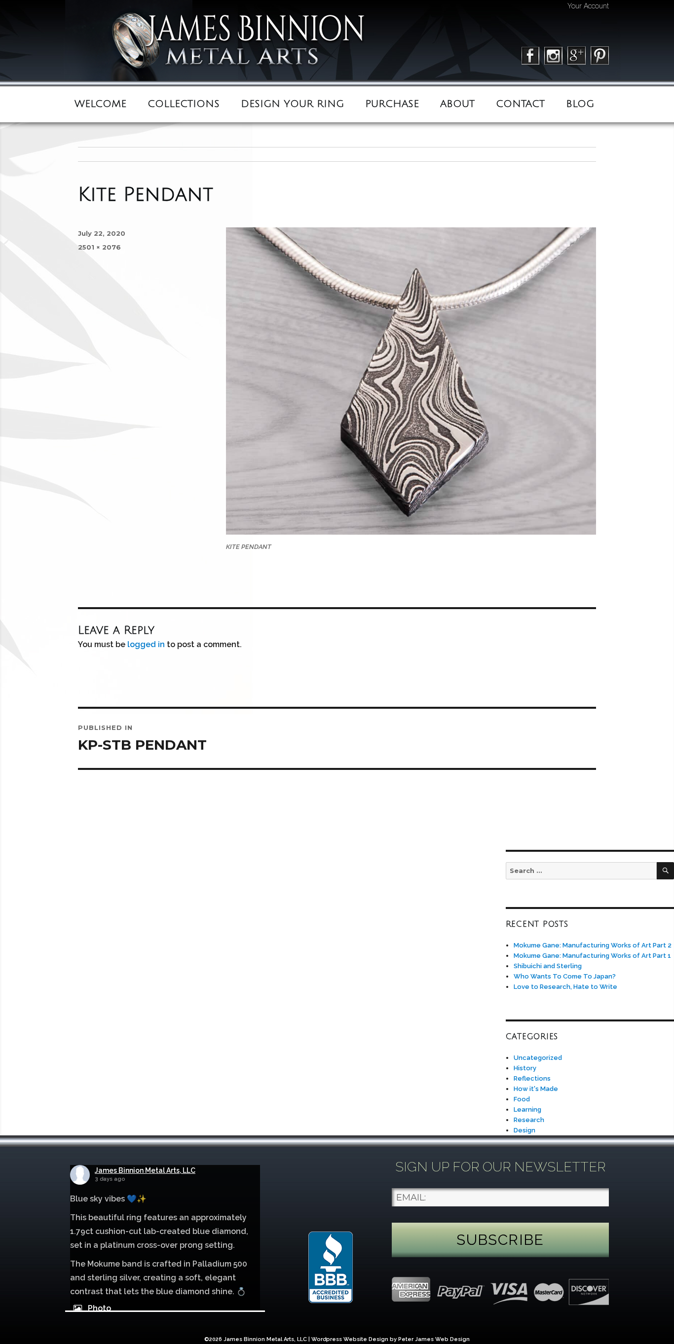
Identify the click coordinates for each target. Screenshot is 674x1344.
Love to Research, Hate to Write (565, 986)
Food (522, 1099)
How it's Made (536, 1088)
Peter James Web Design (434, 1339)
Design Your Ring (292, 104)
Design (524, 1130)
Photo (99, 1308)
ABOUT (457, 104)
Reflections (532, 1078)
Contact (520, 104)
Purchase (392, 104)
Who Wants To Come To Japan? (565, 976)
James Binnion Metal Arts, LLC (145, 1170)
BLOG (580, 104)
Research (529, 1120)
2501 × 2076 (99, 247)
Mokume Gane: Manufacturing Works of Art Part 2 (593, 945)
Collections (184, 104)
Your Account (588, 6)
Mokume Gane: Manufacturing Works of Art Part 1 (592, 955)
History (525, 1068)
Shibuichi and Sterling (548, 966)
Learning (527, 1109)
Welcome (100, 104)
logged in (146, 644)
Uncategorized (538, 1057)
